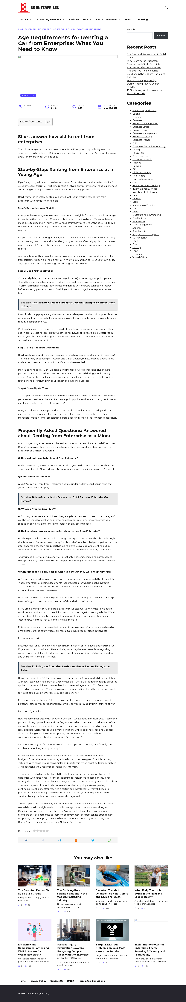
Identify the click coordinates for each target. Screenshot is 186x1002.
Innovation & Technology (146, 185)
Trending (137, 254)
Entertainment (140, 156)
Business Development (145, 123)
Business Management (144, 133)
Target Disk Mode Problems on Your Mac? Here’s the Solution (111, 948)
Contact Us (25, 19)
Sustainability (139, 237)
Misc (134, 208)
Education (138, 153)
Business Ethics (140, 127)
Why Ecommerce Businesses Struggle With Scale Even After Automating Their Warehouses (144, 64)
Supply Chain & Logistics (145, 234)
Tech (135, 241)
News (127, 19)
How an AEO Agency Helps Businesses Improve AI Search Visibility (143, 83)
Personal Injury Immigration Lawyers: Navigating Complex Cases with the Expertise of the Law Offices (73, 951)
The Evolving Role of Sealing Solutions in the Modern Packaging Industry (146, 74)
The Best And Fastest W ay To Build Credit (33, 892)
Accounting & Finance (49, 19)
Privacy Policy (38, 981)
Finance (136, 162)
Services (136, 228)
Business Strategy (142, 136)
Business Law (28, 95)
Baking (136, 114)
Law (134, 195)
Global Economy (141, 172)
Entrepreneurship (142, 159)
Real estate (138, 221)
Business (137, 120)
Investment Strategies (144, 192)
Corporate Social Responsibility (149, 146)
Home (20, 29)
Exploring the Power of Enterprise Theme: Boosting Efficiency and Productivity (150, 949)
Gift (134, 169)
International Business (144, 189)
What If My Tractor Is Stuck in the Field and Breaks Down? (148, 893)
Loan (135, 202)
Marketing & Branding (144, 205)
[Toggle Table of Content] (47, 122)
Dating (136, 149)
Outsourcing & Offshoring (146, 215)
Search (131, 29)
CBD (134, 143)
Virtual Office (139, 257)
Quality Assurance (142, 218)
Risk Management (142, 224)
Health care (138, 175)
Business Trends (79, 19)
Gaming (136, 166)
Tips (134, 244)
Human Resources (106, 19)
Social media (139, 231)
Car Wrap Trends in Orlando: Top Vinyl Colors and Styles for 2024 (112, 893)
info (134, 182)
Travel (135, 251)
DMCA (70, 981)
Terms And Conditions (91, 981)
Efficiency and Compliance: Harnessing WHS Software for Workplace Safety (33, 949)
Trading (136, 247)
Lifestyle (136, 198)
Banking (143, 19)
